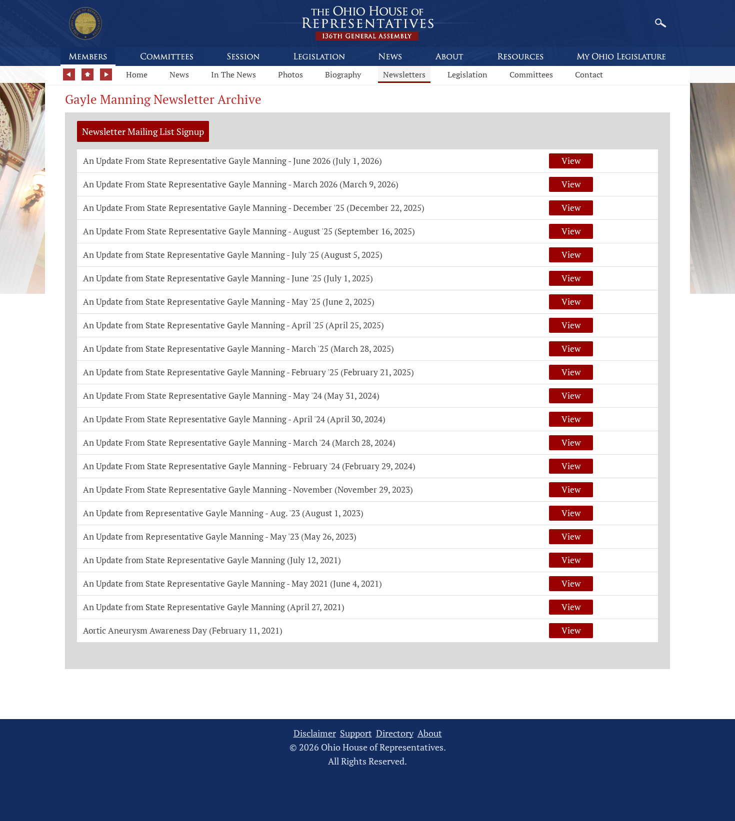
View (571, 160)
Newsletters (404, 74)
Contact (589, 74)
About (430, 733)
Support (356, 733)
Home (137, 74)
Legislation (468, 74)
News (179, 74)
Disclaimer (315, 733)
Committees (531, 74)
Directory (395, 733)
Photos (290, 74)
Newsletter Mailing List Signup (143, 131)
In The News (233, 74)
